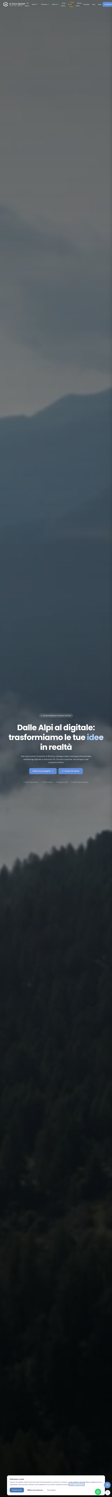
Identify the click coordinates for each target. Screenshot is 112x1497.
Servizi (34, 4)
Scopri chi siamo (72, 771)
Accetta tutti (17, 1490)
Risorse (54, 4)
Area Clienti (63, 4)
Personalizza (51, 1490)
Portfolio (86, 4)
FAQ (93, 4)
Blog (99, 4)
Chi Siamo (27, 4)
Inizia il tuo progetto (42, 771)
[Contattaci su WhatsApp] (98, 1492)
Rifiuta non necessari (35, 1490)
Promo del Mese (72, 4)
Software (44, 4)
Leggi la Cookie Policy (76, 1484)
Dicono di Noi (79, 4)
